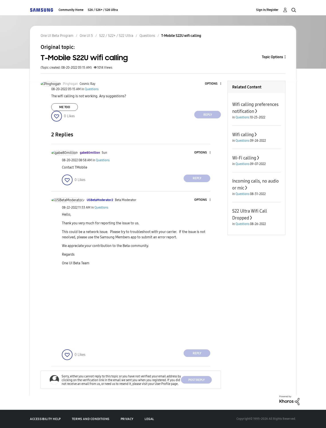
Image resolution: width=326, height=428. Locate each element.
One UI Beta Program (57, 36)
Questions (147, 36)
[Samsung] (41, 10)
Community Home (71, 10)
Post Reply (196, 380)
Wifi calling (243, 134)
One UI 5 (86, 36)
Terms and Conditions (91, 419)
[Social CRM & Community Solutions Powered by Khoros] (289, 400)
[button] (213, 84)
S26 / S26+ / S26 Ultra (103, 10)
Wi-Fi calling (244, 158)
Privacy (127, 419)
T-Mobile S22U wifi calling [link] (181, 36)
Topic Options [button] (272, 57)
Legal (149, 419)
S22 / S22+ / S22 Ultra (116, 36)
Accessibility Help (45, 419)
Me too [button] (64, 107)
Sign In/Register (267, 10)
